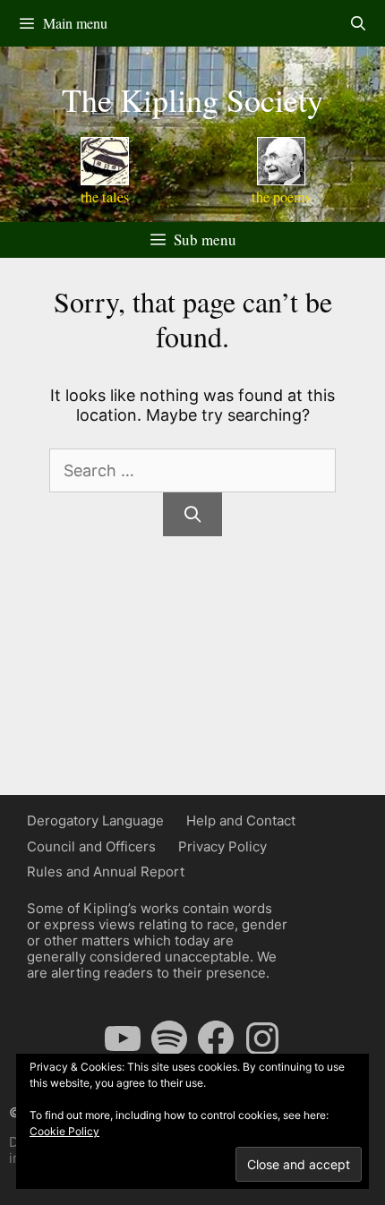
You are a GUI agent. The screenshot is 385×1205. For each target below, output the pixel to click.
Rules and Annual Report (105, 871)
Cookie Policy (64, 1131)
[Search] (192, 514)
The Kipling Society (192, 99)
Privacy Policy (222, 846)
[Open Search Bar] (357, 23)
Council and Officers (91, 846)
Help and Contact (240, 820)
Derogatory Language (95, 820)
